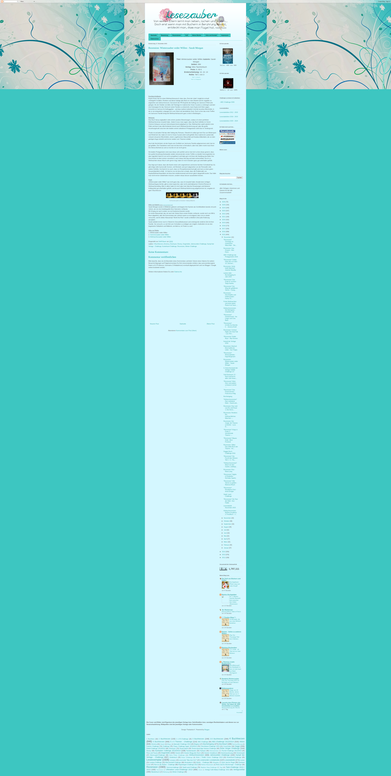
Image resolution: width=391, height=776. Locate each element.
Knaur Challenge (187, 757)
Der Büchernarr (227, 610)
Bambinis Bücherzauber (230, 679)
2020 (224, 219)
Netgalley (216, 762)
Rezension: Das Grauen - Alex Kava (229, 250)
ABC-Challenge (203, 742)
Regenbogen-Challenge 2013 (188, 764)
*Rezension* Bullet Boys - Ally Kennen (231, 337)
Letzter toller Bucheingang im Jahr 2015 (230, 275)
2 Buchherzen (164, 739)
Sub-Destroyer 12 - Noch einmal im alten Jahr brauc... (230, 376)
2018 (224, 225)
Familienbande (191, 751)
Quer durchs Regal (228, 762)
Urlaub (200, 769)
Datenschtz (178, 272)
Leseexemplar (153, 759)
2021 (224, 217)
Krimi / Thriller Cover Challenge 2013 (209, 757)
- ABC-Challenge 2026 (227, 102)
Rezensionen (176, 35)
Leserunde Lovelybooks (210, 760)
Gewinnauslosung (227, 753)
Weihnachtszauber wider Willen (160, 237)
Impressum (224, 35)
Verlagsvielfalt (239, 770)
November (227, 518)
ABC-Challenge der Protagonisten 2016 (231, 256)
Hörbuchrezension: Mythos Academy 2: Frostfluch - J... (230, 512)
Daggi (237, 746)
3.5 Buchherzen (216, 739)
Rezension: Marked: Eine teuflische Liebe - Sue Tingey (230, 348)
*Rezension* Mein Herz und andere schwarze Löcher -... (230, 384)
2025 (224, 205)
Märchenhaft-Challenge (173, 762)
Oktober (227, 521)
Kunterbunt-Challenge (169, 246)
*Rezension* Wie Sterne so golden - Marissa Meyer (230, 482)
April (225, 539)
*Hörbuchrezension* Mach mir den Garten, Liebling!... (230, 464)
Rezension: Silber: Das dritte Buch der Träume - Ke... (231, 446)
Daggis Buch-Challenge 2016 (229, 452)
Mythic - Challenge (202, 762)
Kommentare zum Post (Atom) (186, 330)
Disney (179, 244)
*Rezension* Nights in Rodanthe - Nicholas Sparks (230, 476)
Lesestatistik (230, 760)
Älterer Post (211, 324)
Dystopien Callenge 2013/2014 (167, 751)
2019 (224, 222)
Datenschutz (155, 39)
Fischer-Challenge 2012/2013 (231, 751)
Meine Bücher (196, 35)
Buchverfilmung (237, 744)
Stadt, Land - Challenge (228, 495)
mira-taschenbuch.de (167, 204)
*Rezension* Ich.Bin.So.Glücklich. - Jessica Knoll (231, 325)
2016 (224, 231)
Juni (225, 533)
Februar (226, 545)
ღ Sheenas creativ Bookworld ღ (228, 662)
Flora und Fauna (151, 753)
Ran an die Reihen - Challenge (164, 764)
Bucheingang (228, 396)
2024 (224, 208)
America (166, 244)
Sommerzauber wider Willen (159, 235)
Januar (226, 548)
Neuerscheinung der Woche (231, 707)
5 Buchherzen (158, 742)
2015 (224, 234)
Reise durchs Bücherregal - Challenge (228, 764)
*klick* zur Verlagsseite (196, 79)
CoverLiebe (227, 746)
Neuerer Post (154, 324)
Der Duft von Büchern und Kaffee (231, 579)
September (228, 524)
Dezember (227, 237)
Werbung (166, 772)
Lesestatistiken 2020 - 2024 (229, 121)
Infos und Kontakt (211, 35)
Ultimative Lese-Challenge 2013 (179, 770)
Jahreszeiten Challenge (198, 244)
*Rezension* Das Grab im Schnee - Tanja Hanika (230, 281)
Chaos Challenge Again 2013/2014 (185, 746)
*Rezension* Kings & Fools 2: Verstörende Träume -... (230, 432)
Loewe (242, 760)
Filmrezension (214, 751)
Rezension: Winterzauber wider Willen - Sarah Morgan (231, 362)
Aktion (242, 742)
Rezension (181, 246)
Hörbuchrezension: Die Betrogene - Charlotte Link (230, 310)
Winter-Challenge (191, 246)
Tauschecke (159, 769)
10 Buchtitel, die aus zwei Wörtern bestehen (235, 621)
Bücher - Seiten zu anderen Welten (231, 632)
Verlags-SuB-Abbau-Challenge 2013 (217, 769)
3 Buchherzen (198, 739)
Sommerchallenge (172, 767)
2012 (224, 557)
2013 (224, 554)
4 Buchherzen (158, 244)
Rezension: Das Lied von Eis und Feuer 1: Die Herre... (230, 408)
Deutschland (184, 748)
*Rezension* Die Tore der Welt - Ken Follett (231, 501)
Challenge (166, 746)
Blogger (206, 729)
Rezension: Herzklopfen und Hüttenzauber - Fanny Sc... (230, 295)
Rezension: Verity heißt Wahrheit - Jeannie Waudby (230, 268)
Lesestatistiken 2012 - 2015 (229, 112)
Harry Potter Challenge (177, 755)
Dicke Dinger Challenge (229, 748)
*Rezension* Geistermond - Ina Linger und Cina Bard (230, 317)
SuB (186, 35)
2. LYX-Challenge (182, 739)
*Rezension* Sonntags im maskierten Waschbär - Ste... (230, 242)
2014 (224, 551)
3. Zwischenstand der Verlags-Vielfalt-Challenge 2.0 (231, 369)
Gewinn (177, 753)
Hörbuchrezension (196, 755)
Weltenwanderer (227, 688)
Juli (225, 530)
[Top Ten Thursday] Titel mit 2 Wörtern (234, 637)
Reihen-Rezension (207, 764)
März (226, 542)
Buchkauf (223, 744)
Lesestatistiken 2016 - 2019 (229, 116)
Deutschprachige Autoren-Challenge (204, 748)
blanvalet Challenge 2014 (182, 744)
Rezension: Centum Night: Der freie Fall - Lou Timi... (231, 331)
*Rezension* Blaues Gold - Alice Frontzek (230, 440)
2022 (224, 214)
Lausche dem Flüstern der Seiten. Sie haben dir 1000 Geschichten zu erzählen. (231, 704)
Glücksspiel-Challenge (157, 755)
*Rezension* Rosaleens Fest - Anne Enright (230, 489)
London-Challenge (156, 762)
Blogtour (197, 744)
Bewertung (164, 35)
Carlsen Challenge (152, 746)
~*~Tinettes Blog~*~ (229, 617)
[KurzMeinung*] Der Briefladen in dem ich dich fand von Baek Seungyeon (235, 669)
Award (162, 744)
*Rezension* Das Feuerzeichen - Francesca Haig (230, 391)
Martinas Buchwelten (229, 647)
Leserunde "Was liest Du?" (188, 760)
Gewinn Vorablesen (210, 753)
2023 (224, 211)
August (226, 527)
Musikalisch (189, 762)
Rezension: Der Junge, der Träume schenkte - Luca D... (231, 423)
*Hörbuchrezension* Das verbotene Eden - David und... (231, 401)
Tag (221, 767)
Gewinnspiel (240, 753)
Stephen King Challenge (209, 767)
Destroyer (173, 244)
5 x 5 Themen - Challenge (181, 742)
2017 (224, 228)
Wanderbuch (155, 772)
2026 (224, 202)
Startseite (154, 35)
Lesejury (173, 760)
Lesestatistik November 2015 (230, 506)
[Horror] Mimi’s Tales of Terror (231, 611)
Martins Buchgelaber (229, 594)
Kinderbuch (173, 757)
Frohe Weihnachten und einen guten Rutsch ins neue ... (230, 303)
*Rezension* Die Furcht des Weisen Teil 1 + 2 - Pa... (231, 458)
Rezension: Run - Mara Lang (229, 470)
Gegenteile (186, 244)
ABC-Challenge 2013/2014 (223, 742)
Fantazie (203, 751)
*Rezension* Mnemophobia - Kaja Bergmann (229, 354)
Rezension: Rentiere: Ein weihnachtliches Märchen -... (230, 415)
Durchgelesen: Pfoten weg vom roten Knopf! (235, 584)
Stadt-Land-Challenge (189, 767)
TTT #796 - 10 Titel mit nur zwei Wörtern (235, 651)
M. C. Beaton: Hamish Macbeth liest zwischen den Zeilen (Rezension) (235, 600)
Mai (225, 536)
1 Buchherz (150, 739)
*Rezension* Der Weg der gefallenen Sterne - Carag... (231, 288)
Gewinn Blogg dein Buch (192, 753)
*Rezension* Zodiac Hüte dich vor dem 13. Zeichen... (230, 261)
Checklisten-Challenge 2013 (210, 746)
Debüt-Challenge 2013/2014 (155, 748)
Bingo (169, 744)
